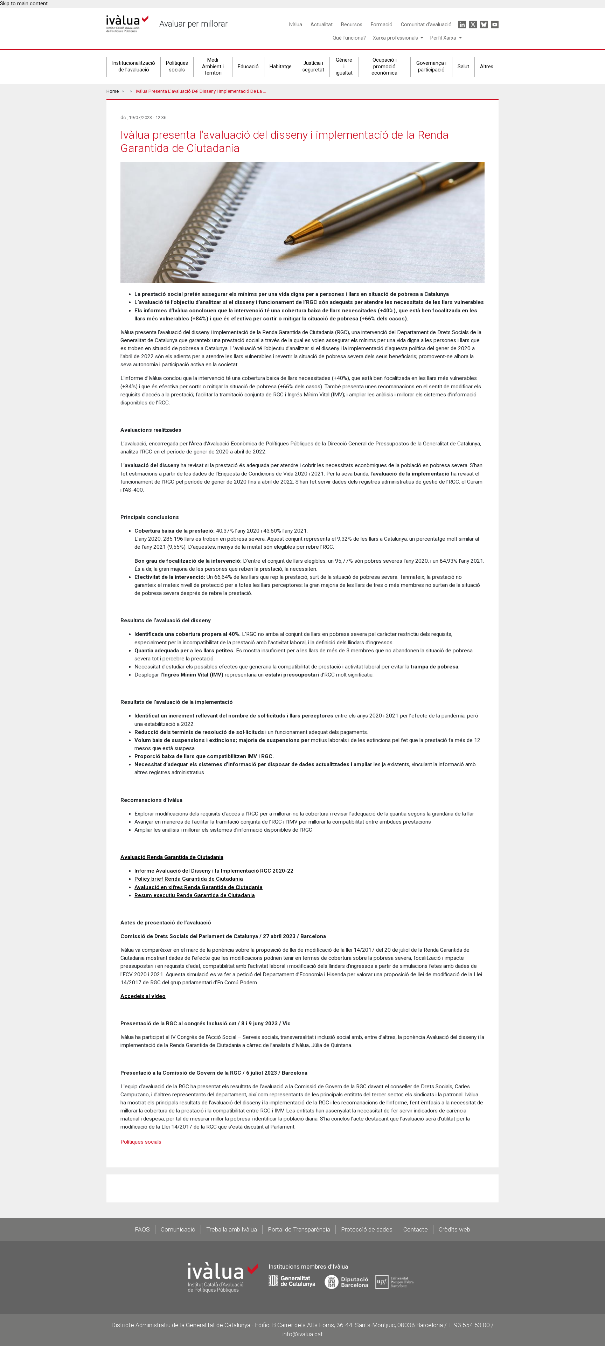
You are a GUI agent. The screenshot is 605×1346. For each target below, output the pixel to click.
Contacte (415, 1229)
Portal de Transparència (299, 1229)
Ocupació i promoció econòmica (384, 66)
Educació (248, 67)
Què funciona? (349, 38)
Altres (486, 67)
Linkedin (462, 24)
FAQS (142, 1229)
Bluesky (484, 24)
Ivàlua (295, 25)
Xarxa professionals (396, 38)
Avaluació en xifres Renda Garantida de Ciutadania (198, 887)
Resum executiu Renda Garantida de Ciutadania (194, 895)
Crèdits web (454, 1229)
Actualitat (322, 25)
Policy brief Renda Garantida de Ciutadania (188, 879)
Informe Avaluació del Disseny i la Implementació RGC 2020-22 (213, 871)
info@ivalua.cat (302, 1334)
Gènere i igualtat (344, 66)
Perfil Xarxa (444, 38)
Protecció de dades (366, 1229)
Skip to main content (24, 4)
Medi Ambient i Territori (213, 66)
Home (112, 91)
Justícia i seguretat (313, 66)
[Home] (127, 24)
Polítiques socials (177, 66)
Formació (381, 25)
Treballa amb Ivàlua (231, 1229)
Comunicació (178, 1229)
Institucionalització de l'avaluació (133, 66)
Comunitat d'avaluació (426, 25)
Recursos (351, 25)
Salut (463, 67)
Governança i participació (431, 66)
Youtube (495, 24)
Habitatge (281, 67)
